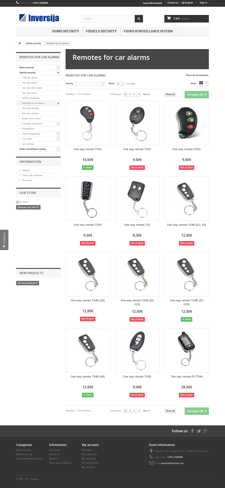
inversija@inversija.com (172, 463)
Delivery (26, 170)
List (207, 86)
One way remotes (30, 113)
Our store (27, 193)
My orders (87, 450)
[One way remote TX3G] (186, 123)
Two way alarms (29, 83)
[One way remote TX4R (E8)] (87, 350)
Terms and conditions (32, 175)
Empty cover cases (31, 118)
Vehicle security (101, 31)
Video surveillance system (148, 31)
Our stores (27, 180)
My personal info (90, 463)
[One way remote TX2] (137, 198)
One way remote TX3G (186, 149)
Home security (65, 31)
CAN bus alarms (29, 77)
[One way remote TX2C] (137, 123)
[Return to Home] (19, 43)
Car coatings (27, 144)
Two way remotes (30, 108)
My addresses (89, 458)
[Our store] (38, 202)
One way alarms (29, 93)
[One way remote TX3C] (87, 123)
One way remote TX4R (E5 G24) (186, 302)
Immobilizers (27, 128)
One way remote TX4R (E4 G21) (137, 302)
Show (111, 83)
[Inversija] (46, 15)
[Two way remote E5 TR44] (186, 350)
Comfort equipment (30, 134)
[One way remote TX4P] (87, 198)
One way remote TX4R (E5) (88, 300)
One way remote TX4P (88, 224)
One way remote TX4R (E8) (88, 376)
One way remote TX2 (137, 224)
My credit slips (89, 454)
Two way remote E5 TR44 (186, 376)
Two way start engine (31, 88)
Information (30, 162)
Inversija (34, 479)
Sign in (203, 2)
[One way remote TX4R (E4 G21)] (137, 274)
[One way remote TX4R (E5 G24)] (186, 274)
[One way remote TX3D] (137, 350)
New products (31, 273)
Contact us (173, 2)
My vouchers (88, 467)
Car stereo (26, 139)
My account (90, 445)
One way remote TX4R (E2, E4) (186, 224)
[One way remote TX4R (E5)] (87, 274)
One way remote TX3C (88, 149)
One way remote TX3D (137, 376)
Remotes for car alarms (32, 103)
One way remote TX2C (137, 149)
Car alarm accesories (31, 123)
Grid (201, 86)
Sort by (69, 83)
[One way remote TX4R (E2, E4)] (186, 198)
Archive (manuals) (30, 98)
